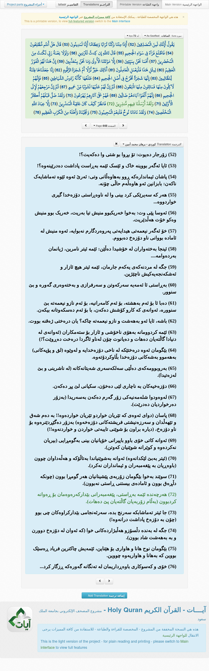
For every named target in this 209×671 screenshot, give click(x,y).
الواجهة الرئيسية (68, 17)
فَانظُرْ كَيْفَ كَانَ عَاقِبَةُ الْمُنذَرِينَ (82, 103)
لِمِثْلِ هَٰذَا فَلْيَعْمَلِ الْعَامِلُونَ (136, 69)
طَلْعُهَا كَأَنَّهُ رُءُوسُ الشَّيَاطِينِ (71, 78)
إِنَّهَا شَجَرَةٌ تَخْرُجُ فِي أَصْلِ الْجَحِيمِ (125, 78)
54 (169, 52)
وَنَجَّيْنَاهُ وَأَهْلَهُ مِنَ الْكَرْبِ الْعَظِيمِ (65, 112)
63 (154, 78)
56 (73, 52)
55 (120, 52)
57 (153, 61)
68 (158, 95)
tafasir (68, 4)
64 (96, 78)
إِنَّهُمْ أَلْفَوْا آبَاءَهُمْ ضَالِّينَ (136, 95)
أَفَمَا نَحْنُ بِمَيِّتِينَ (136, 61)
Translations (96, 4)
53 (66, 44)
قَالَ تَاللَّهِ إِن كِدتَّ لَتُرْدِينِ (97, 52)
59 (61, 61)
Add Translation (106, 595)
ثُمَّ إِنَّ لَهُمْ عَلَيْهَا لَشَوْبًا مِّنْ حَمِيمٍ (91, 86)
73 (54, 103)
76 (37, 112)
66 (120, 86)
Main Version (183, 4)
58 (120, 61)
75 (94, 112)
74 (151, 112)
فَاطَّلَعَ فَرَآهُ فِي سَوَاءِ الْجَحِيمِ (145, 52)
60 (160, 69)
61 (111, 69)
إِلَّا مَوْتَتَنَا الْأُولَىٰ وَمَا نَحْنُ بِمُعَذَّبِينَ (90, 61)
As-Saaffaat (163, 35)
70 (69, 95)
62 (58, 69)
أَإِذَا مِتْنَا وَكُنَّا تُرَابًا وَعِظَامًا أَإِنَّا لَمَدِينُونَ (98, 44)
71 (157, 103)
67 (63, 86)
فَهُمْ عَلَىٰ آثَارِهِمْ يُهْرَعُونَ (91, 95)
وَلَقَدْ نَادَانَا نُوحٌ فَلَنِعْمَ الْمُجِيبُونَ (122, 112)
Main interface (121, 21)
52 (132, 44)
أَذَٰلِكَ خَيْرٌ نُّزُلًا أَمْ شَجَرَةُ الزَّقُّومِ (85, 69)
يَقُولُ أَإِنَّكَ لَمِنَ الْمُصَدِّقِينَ (156, 44)
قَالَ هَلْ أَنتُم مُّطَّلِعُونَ (45, 44)
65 (45, 78)
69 (113, 95)
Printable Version (139, 4)
